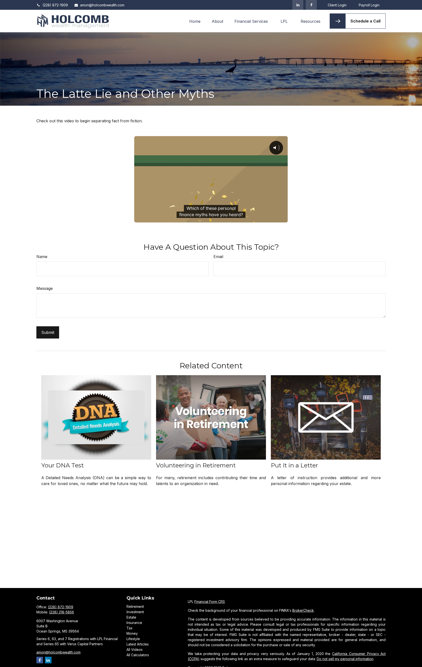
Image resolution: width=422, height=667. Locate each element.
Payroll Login (369, 5)
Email (218, 256)
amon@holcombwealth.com (102, 5)
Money (132, 633)
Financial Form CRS (209, 601)
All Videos (135, 649)
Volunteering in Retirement (196, 465)
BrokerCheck (303, 610)
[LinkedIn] (297, 5)
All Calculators (138, 655)
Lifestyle (133, 639)
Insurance (134, 623)
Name (41, 256)
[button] (194, 21)
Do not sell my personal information (345, 659)
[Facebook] (311, 5)
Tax (130, 628)
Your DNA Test (62, 465)
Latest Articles (138, 644)
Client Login (337, 5)
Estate (131, 617)
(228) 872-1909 (55, 5)
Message (44, 288)
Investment (135, 612)
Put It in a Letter (294, 465)
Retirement (135, 606)
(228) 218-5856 (61, 612)
